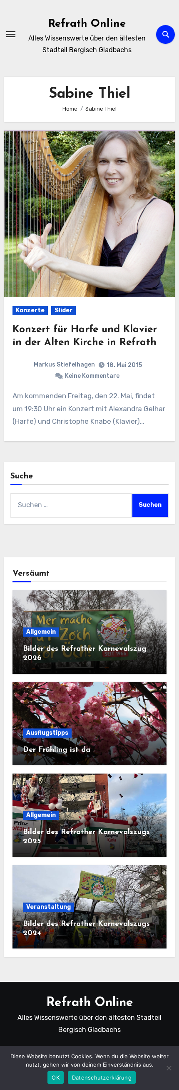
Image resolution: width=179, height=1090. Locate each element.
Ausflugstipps (47, 732)
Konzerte (30, 310)
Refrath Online (87, 24)
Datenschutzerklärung (102, 1077)
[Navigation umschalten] (10, 34)
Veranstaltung (48, 906)
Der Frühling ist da (56, 750)
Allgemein (41, 631)
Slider (63, 310)
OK (56, 1077)
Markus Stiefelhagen (64, 364)
